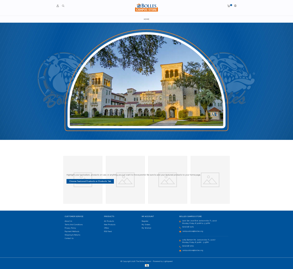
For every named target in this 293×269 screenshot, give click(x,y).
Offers (106, 228)
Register (145, 221)
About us (68, 221)
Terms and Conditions (74, 225)
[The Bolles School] (146, 7)
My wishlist (146, 228)
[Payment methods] (146, 265)
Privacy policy (70, 228)
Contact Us (69, 238)
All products (109, 221)
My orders (146, 225)
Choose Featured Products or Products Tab (90, 181)
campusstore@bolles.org (192, 231)
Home (146, 19)
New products (109, 225)
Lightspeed (167, 261)
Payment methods (72, 231)
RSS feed (108, 231)
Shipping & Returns (72, 235)
